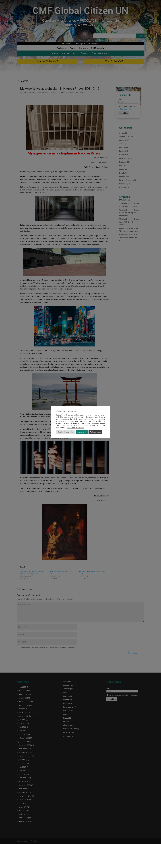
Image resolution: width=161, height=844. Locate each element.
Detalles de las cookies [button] (65, 432)
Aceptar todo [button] (82, 432)
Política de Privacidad (75, 427)
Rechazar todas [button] (95, 432)
